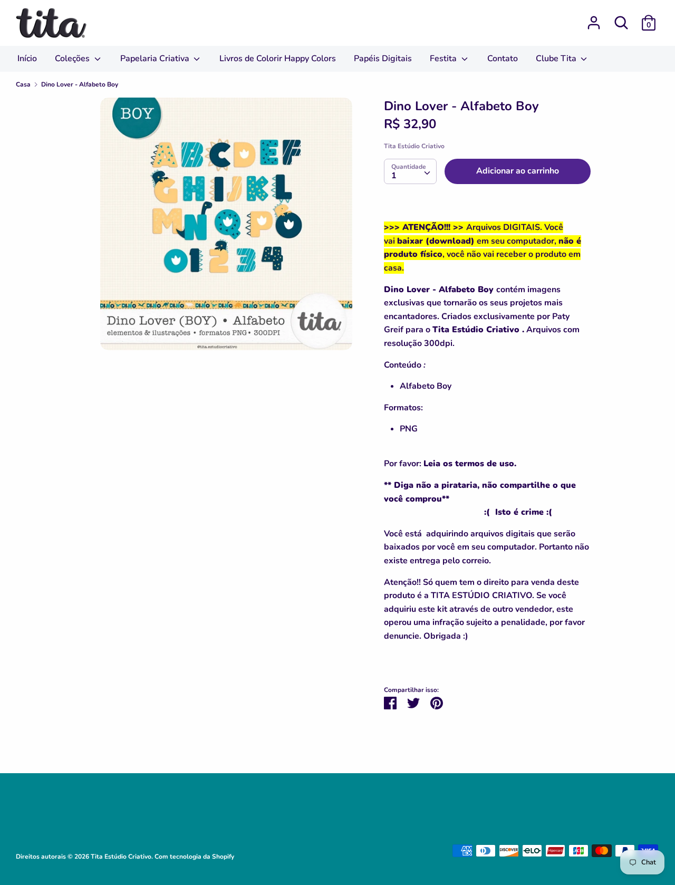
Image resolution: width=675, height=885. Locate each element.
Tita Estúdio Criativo (414, 146)
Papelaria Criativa (155, 58)
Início (27, 58)
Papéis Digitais (383, 58)
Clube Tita (557, 58)
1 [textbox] (394, 175)
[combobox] (410, 171)
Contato (502, 58)
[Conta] (593, 18)
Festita (444, 58)
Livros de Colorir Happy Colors (277, 58)
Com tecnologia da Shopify (194, 856)
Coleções (73, 58)
